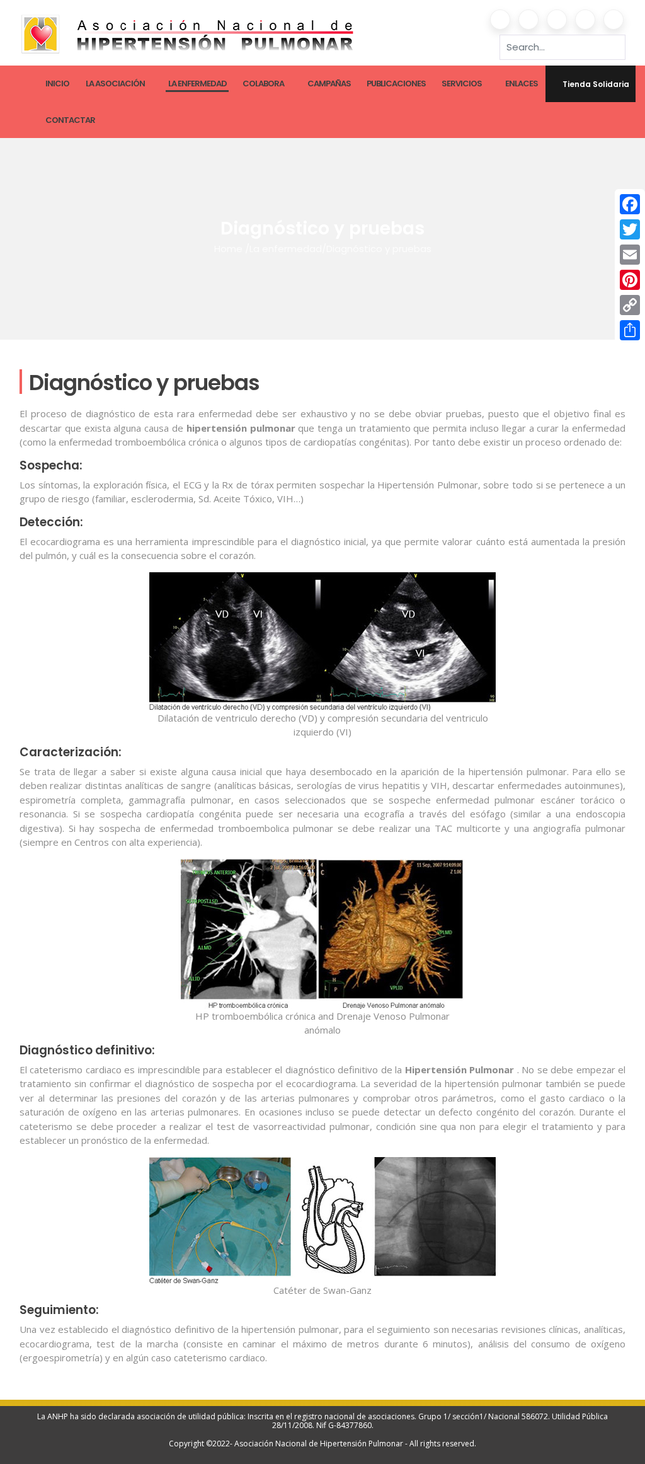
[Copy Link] (629, 305)
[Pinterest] (629, 279)
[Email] (629, 254)
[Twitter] (629, 229)
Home (228, 248)
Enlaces (521, 83)
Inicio (57, 83)
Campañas (329, 83)
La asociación (115, 83)
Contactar (70, 120)
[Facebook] (629, 204)
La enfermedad (197, 83)
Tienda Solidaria (595, 84)
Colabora (263, 83)
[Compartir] (629, 330)
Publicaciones (396, 83)
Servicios (462, 83)
